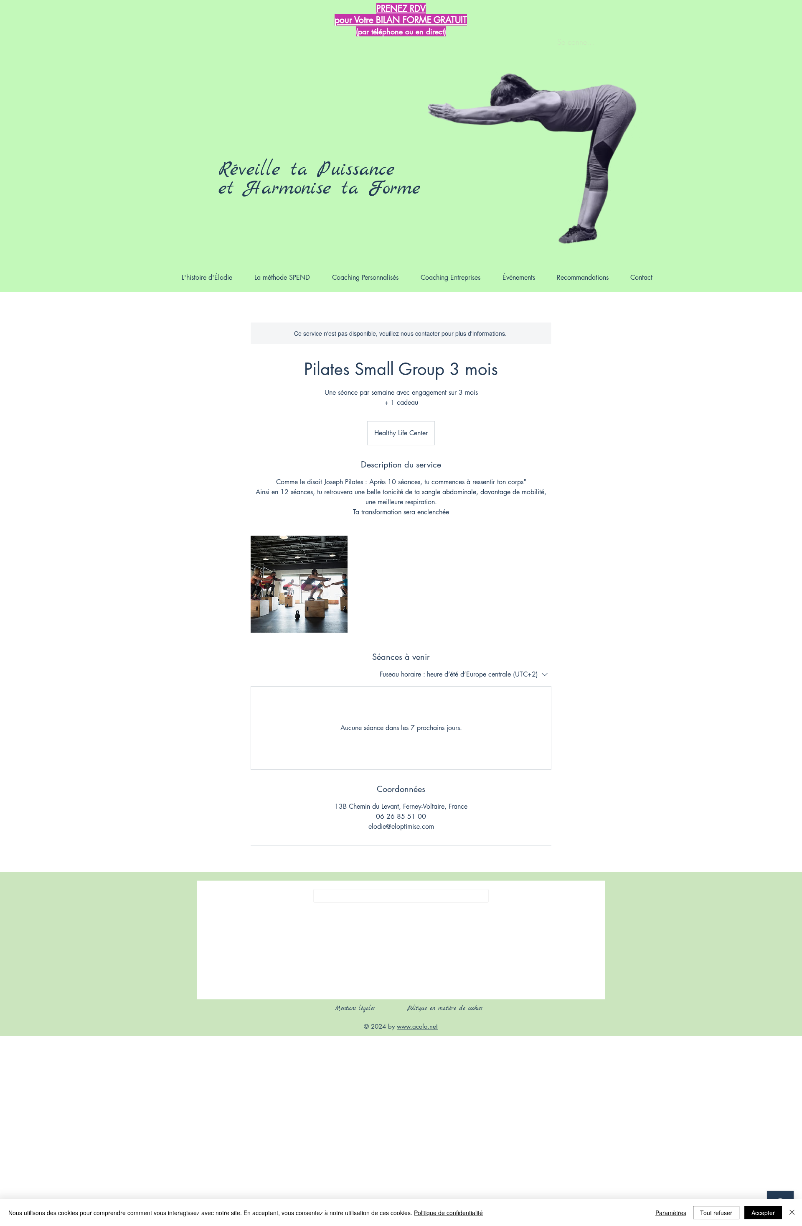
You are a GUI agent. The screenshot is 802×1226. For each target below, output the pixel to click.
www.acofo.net (417, 1026)
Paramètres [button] (670, 1212)
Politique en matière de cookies (446, 1008)
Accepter (763, 1212)
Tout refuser (716, 1212)
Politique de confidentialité (448, 1212)
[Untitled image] (299, 584)
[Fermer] (792, 1212)
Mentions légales (355, 1008)
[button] (365, 278)
